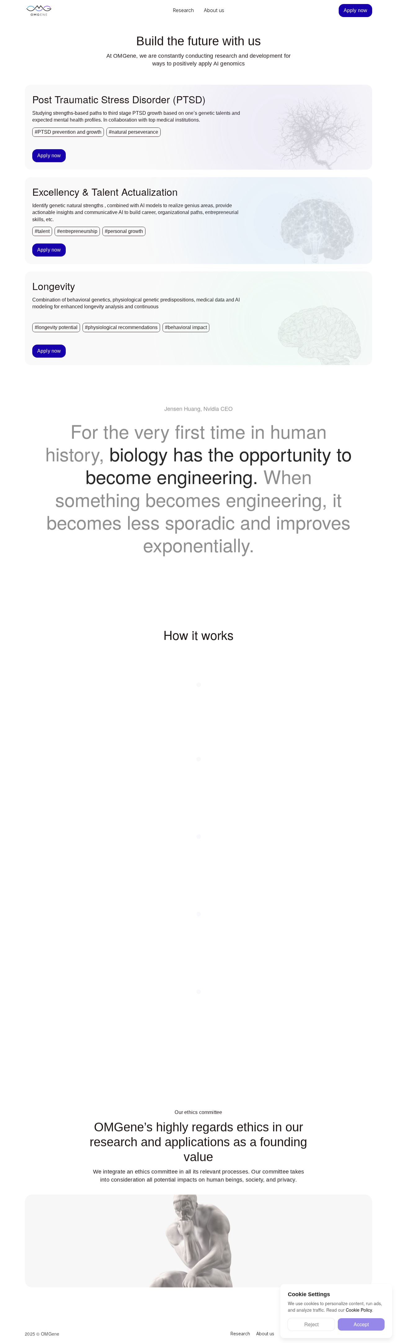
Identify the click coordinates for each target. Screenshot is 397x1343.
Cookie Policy (359, 1310)
